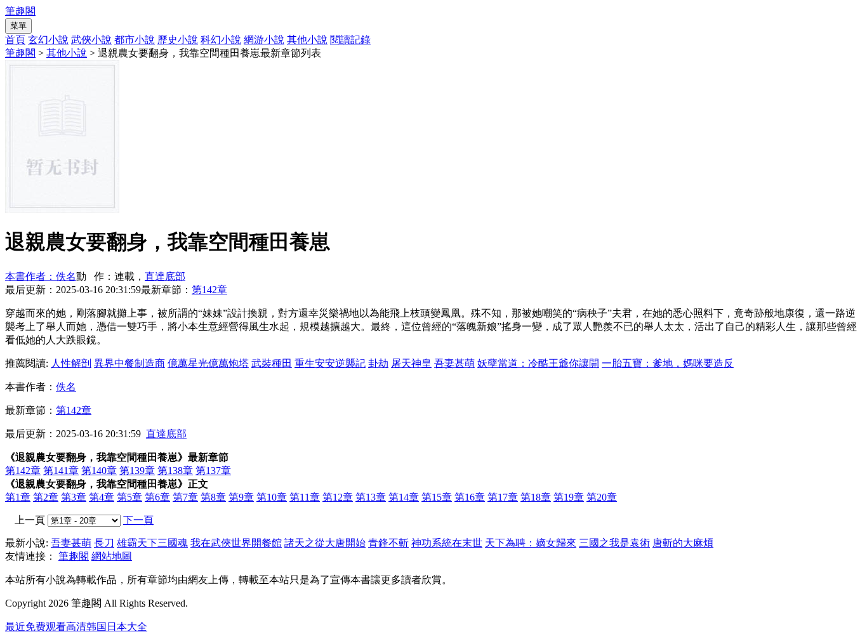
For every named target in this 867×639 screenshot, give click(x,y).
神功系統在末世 (446, 542)
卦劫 (378, 363)
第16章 (469, 497)
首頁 (15, 39)
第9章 (241, 497)
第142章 (209, 289)
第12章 (337, 497)
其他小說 (307, 39)
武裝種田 (271, 363)
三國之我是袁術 (614, 542)
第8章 (213, 497)
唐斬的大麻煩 (682, 542)
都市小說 (134, 39)
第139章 (137, 470)
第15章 (436, 497)
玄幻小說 (48, 39)
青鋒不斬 (388, 542)
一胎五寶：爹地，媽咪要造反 (668, 363)
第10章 (271, 497)
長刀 (104, 542)
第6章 (157, 497)
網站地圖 (111, 556)
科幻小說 (221, 39)
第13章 (370, 497)
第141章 (61, 470)
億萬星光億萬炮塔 (208, 363)
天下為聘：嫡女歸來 (530, 542)
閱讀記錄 (350, 39)
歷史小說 (177, 39)
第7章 (185, 497)
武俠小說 (91, 39)
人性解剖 (71, 363)
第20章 (601, 497)
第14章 (403, 497)
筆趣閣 (20, 11)
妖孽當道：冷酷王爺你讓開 (538, 363)
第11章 (304, 497)
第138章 (175, 470)
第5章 (129, 497)
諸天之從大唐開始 (325, 542)
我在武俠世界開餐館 (236, 542)
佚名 (66, 386)
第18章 (535, 497)
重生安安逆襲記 (330, 363)
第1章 (17, 497)
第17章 (502, 497)
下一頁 (138, 520)
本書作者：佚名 (40, 276)
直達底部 (165, 276)
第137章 (213, 470)
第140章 (99, 470)
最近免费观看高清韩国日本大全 (76, 626)
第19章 (568, 497)
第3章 (73, 497)
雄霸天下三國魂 (152, 542)
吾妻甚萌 (454, 363)
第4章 (101, 497)
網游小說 (264, 39)
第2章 (45, 497)
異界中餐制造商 (129, 363)
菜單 (18, 25)
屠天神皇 (411, 363)
